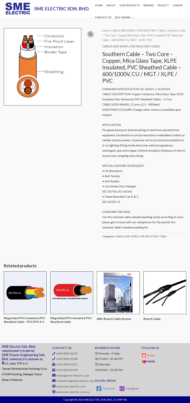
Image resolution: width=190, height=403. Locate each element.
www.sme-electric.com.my (73, 392)
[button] (90, 34)
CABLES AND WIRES (123, 30)
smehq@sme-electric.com (72, 375)
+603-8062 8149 (67, 370)
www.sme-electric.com (70, 386)
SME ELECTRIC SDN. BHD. (61, 8)
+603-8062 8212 (67, 364)
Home (105, 30)
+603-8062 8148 (67, 358)
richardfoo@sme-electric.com (75, 380)
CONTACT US (103, 17)
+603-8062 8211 (67, 353)
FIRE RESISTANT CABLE (151, 30)
